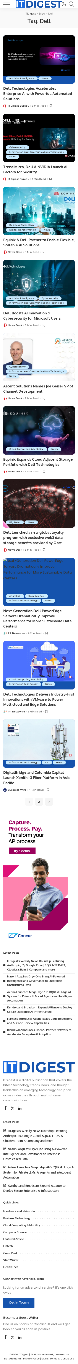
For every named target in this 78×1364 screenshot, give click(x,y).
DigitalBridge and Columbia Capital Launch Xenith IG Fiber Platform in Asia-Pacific (37, 777)
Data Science (36, 596)
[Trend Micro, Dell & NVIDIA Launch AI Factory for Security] (39, 138)
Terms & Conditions (62, 1358)
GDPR (44, 1358)
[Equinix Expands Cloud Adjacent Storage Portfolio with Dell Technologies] (39, 430)
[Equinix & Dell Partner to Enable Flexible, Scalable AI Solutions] (39, 211)
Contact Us (42, 1324)
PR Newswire (16, 633)
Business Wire (17, 790)
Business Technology (21, 225)
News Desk (15, 252)
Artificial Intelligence (21, 78)
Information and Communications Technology (36, 152)
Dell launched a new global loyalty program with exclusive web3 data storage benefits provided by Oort (33, 537)
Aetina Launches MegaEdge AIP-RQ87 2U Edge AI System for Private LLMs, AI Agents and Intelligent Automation (40, 996)
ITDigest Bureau (18, 106)
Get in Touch (19, 1302)
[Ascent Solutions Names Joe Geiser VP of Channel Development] (39, 357)
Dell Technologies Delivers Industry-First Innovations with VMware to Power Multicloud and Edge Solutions (38, 699)
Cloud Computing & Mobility (26, 449)
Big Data (14, 522)
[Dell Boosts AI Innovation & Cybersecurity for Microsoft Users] (39, 284)
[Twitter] (12, 1108)
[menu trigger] (7, 4)
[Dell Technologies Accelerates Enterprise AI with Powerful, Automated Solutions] (39, 59)
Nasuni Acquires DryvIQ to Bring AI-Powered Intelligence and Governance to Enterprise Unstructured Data (36, 981)
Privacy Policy (31, 1358)
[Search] (70, 4)
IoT (47, 762)
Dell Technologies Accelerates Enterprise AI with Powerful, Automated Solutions (37, 93)
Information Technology (23, 600)
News (45, 78)
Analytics (15, 596)
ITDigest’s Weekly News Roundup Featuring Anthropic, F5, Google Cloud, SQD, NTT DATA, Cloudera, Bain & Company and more (36, 965)
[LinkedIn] (20, 1108)
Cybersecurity (17, 147)
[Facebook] (5, 1108)
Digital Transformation (22, 229)
